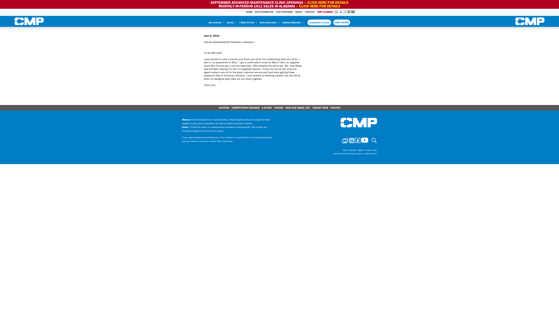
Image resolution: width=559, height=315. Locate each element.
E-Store (267, 107)
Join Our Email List (297, 107)
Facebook (345, 12)
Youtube (353, 12)
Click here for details (328, 2)
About (299, 12)
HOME (249, 12)
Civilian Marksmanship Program (29, 22)
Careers (360, 150)
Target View (320, 107)
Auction (224, 107)
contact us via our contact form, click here (211, 141)
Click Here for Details (319, 6)
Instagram (348, 12)
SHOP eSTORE (342, 22)
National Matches (291, 22)
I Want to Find (246, 22)
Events (230, 22)
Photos (336, 12)
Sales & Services (268, 22)
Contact (310, 12)
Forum (278, 107)
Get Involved (215, 22)
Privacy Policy (371, 150)
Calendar (341, 12)
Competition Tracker (319, 22)
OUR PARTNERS (284, 12)
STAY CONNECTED (264, 12)
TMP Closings (325, 12)
